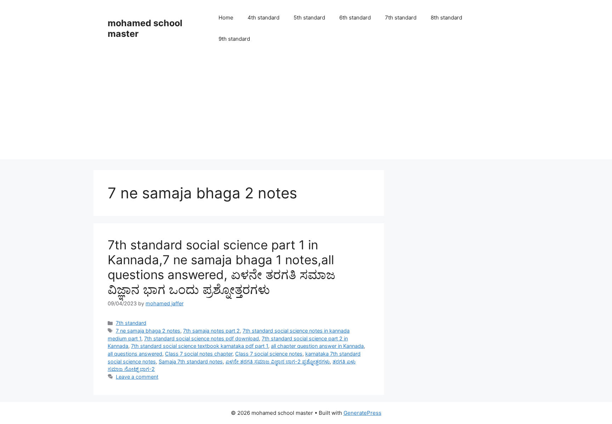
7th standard (400, 17)
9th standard (234, 38)
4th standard (263, 17)
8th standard (446, 17)
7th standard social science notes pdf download (201, 338)
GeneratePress (362, 412)
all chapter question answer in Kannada (317, 346)
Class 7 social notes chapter (198, 354)
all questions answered (135, 354)
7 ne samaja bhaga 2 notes (148, 331)
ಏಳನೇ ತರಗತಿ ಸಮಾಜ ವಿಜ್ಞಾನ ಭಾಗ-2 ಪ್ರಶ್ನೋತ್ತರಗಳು (278, 361)
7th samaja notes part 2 (211, 331)
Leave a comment (137, 377)
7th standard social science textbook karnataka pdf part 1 (199, 346)
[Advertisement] (306, 109)
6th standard (355, 17)
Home (226, 17)
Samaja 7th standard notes (191, 361)
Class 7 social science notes (268, 354)
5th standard (309, 17)
